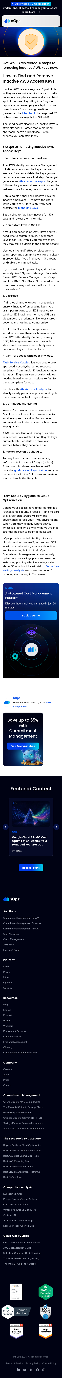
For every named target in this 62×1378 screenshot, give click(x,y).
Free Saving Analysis (23, 746)
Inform (6, 977)
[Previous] (6, 827)
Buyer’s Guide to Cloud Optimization (22, 1145)
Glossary (8, 1047)
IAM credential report (32, 181)
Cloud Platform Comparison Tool (20, 1052)
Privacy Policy (33, 1363)
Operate (7, 982)
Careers (7, 1069)
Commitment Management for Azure (22, 923)
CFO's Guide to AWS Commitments (21, 1102)
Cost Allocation (11, 934)
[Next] (56, 827)
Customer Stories (12, 1036)
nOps (16, 698)
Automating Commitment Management (23, 1128)
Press (6, 1080)
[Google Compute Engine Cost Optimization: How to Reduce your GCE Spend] (31, 827)
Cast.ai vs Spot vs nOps (15, 1204)
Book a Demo (31, 615)
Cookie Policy (49, 1363)
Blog (5, 1004)
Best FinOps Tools (12, 1177)
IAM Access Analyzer (33, 389)
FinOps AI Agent (11, 950)
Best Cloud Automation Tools (18, 1166)
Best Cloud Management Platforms (21, 1171)
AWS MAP (8, 944)
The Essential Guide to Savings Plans (22, 1107)
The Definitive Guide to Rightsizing (21, 1258)
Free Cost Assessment (15, 1042)
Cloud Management (13, 939)
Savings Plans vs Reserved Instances (22, 1123)
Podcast (7, 1015)
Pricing (6, 972)
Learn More (28, 12)
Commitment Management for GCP (21, 928)
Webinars (8, 1026)
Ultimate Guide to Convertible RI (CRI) (23, 1117)
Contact (7, 1085)
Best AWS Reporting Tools (16, 1161)
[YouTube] (24, 1369)
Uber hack (29, 113)
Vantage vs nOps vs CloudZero (19, 1209)
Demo (6, 966)
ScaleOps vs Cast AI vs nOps (18, 1220)
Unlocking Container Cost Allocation (22, 1253)
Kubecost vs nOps (12, 1193)
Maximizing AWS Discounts (17, 1112)
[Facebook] (37, 1369)
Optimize (8, 988)
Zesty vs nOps (10, 1215)
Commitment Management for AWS (21, 918)
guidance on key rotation (30, 470)
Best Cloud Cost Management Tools (22, 1150)
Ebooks (7, 1010)
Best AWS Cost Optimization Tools (21, 1155)
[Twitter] (31, 1369)
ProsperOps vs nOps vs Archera (20, 1199)
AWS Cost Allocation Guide (17, 1247)
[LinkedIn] (18, 1369)
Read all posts (31, 867)
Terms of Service (14, 1363)
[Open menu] (54, 21)
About (6, 1074)
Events (6, 1020)
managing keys (28, 208)
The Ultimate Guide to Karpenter (20, 1263)
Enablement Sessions (14, 1031)
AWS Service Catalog (16, 362)
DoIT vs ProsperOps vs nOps (18, 1225)
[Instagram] (43, 1369)
